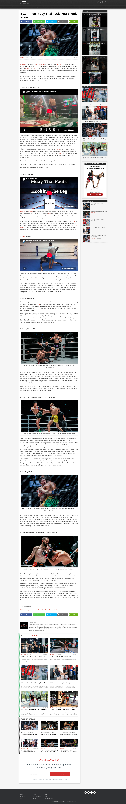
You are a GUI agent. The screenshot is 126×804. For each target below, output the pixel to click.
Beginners (22, 57)
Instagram (100, 2)
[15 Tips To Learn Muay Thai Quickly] (94, 113)
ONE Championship (37, 796)
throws (30, 211)
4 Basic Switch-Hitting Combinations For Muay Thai (29, 733)
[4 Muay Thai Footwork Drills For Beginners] (86, 206)
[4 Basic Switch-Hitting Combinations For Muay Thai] (94, 130)
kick (49, 214)
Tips (46, 796)
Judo (23, 236)
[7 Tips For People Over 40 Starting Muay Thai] (94, 95)
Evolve (89, 7)
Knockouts (60, 64)
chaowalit (29, 654)
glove (38, 304)
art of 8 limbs (40, 64)
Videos (34, 798)
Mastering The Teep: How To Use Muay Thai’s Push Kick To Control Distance (68, 751)
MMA (52, 7)
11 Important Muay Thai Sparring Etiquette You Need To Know (48, 734)
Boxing (44, 7)
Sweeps (22, 211)
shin (74, 221)
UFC (21, 798)
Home (21, 7)
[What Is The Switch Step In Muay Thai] (86, 214)
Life (82, 7)
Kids (76, 7)
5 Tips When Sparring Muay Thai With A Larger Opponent (94, 158)
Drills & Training (64, 731)
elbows (27, 68)
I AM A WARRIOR (59, 774)
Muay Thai (30, 7)
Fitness (59, 7)
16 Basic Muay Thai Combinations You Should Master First (38, 610)
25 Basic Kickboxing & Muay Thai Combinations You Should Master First (68, 734)
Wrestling (68, 7)
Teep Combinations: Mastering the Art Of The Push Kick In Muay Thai (49, 751)
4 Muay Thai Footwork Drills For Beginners (33, 656)
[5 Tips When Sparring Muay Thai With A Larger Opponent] (94, 149)
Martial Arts (22, 796)
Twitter (98, 2)
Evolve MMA (29, 57)
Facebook (95, 2)
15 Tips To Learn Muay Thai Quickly (60, 683)
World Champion (49, 798)
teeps (58, 149)
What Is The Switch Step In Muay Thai (60, 656)
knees (35, 68)
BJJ (37, 7)
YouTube (103, 2)
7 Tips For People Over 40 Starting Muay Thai (33, 683)
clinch (60, 153)
